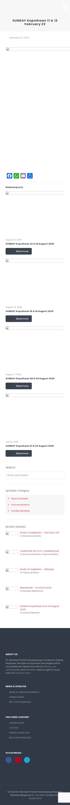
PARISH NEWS (16, 697)
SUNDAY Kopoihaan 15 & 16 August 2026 (29, 311)
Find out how (22, 673)
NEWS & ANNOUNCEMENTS (24, 692)
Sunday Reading (20, 510)
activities (31, 669)
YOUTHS (13, 727)
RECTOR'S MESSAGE (20, 702)
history (47, 666)
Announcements (20, 504)
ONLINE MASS (16, 722)
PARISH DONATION (19, 732)
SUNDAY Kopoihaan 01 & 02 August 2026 (30, 446)
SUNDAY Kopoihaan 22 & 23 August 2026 (30, 243)
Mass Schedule (19, 498)
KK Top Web (38, 795)
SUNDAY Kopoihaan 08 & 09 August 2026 (30, 378)
